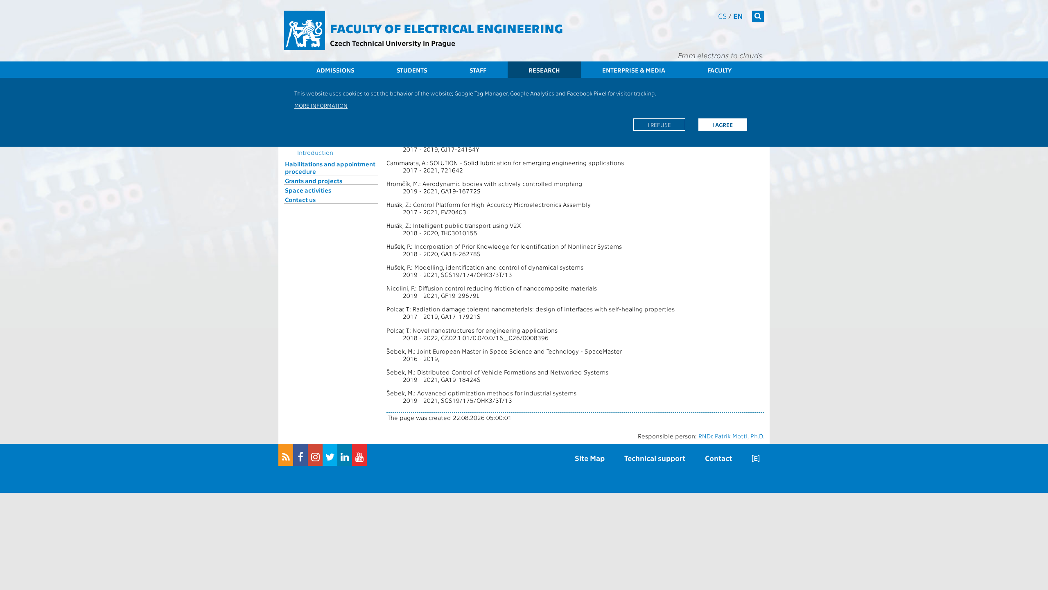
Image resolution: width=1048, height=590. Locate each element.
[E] (756, 458)
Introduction (315, 152)
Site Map (590, 458)
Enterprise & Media (633, 70)
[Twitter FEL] (330, 455)
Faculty (719, 70)
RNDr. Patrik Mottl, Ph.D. (731, 436)
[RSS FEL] (285, 455)
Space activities (308, 190)
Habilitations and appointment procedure (330, 167)
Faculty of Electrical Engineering (446, 27)
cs (722, 15)
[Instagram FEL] (315, 455)
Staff (478, 70)
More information (321, 105)
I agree (722, 124)
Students (412, 70)
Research (544, 70)
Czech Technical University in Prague (392, 43)
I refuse (659, 124)
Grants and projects (313, 180)
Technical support (654, 458)
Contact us (300, 199)
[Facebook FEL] (300, 455)
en (738, 15)
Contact (718, 458)
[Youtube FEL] (359, 455)
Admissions (335, 70)
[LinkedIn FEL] (344, 455)
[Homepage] (304, 30)
